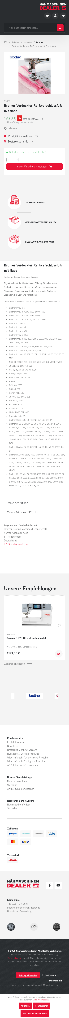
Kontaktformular (15, 742)
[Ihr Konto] (55, 15)
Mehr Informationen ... (42, 1000)
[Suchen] (60, 27)
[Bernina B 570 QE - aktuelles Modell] (34, 614)
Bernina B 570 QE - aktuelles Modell (26, 638)
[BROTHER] (34, 696)
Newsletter (13, 746)
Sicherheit (12, 808)
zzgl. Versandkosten (27, 646)
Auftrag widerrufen (28, 975)
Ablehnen (25, 1005)
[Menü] (6, 6)
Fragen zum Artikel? (17, 502)
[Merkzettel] (47, 15)
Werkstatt (12, 784)
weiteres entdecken (14, 663)
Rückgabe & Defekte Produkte (23, 753)
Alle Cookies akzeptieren (35, 1013)
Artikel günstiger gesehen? (21, 788)
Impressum (50, 975)
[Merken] (59, 625)
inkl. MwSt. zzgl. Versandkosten (20, 122)
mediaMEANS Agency (48, 984)
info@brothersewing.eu (16, 544)
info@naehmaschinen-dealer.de (23, 907)
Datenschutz (55, 980)
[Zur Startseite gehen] (53, 6)
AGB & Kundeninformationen (22, 765)
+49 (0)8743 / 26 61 (18, 903)
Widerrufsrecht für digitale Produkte (26, 761)
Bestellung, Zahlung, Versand (22, 749)
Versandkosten (14, 957)
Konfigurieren (41, 1005)
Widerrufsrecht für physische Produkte (27, 757)
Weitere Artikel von (23, 512)
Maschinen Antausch (18, 781)
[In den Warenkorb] (59, 654)
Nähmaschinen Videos (18, 804)
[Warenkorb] (63, 15)
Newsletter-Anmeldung (19, 911)
